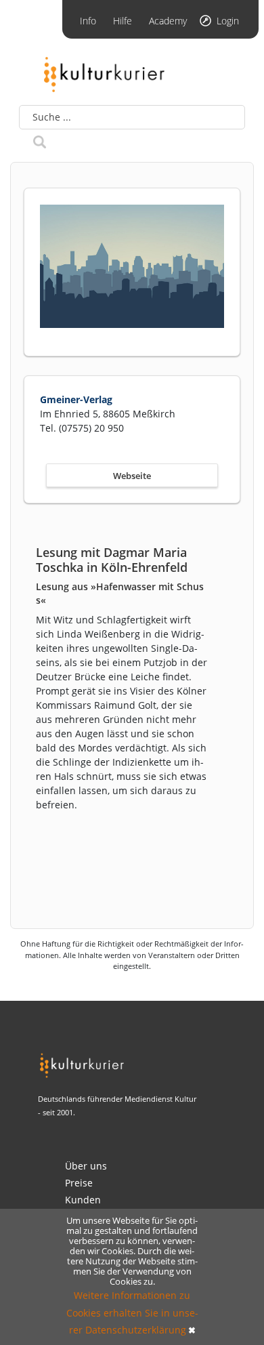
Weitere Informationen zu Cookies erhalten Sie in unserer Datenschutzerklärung (132, 1312)
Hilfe (122, 20)
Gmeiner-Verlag (76, 399)
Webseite (132, 476)
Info (88, 20)
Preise (79, 1182)
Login (228, 20)
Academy (168, 20)
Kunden (83, 1199)
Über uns (86, 1165)
